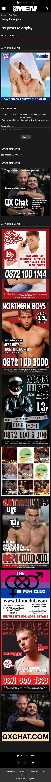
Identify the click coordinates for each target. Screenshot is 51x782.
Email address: (7, 126)
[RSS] (25, 762)
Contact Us (25, 774)
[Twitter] (33, 762)
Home (3, 15)
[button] (47, 8)
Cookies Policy (23, 771)
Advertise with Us (37, 771)
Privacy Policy (9, 771)
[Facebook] (18, 762)
